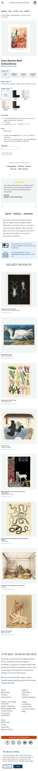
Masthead (5, 692)
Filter (16, 11)
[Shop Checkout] (35, 3)
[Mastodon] (31, 742)
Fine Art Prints (15, 15)
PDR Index (26, 692)
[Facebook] (7, 742)
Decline (7, 766)
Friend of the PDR (7, 683)
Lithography (11, 166)
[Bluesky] (25, 742)
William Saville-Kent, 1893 (9, 66)
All (21, 11)
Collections (26, 704)
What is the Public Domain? (8, 703)
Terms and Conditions (5, 714)
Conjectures (27, 706)
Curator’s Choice (28, 709)
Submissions (6, 697)
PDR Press (5, 722)
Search (4, 11)
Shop (8, 15)
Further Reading (28, 697)
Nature (28, 166)
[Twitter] (13, 742)
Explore (25, 690)
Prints (3, 724)
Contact (4, 695)
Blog (23, 711)
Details (17, 213)
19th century (23, 169)
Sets (10, 11)
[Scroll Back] (2, 206)
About (27, 11)
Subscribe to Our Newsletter (19, 737)
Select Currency (7, 131)
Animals (21, 166)
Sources (25, 695)
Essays (24, 702)
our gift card (15, 248)
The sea (13, 169)
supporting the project (16, 680)
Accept (18, 766)
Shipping (28, 213)
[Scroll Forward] (35, 206)
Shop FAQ (5, 727)
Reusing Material (8, 708)
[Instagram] (19, 742)
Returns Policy (7, 729)
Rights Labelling (7, 706)
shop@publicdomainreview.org (20, 254)
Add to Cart (7, 153)
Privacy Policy (6, 711)
